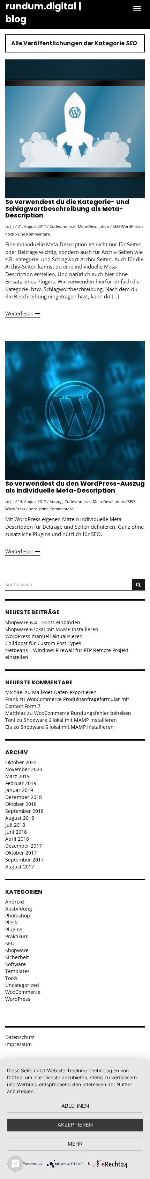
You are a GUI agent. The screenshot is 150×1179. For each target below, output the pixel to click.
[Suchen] (138, 585)
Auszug (56, 501)
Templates (17, 971)
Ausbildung (18, 908)
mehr (75, 1143)
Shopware (17, 950)
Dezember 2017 (23, 845)
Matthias (15, 713)
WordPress (131, 226)
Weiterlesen (20, 313)
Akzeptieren (75, 1124)
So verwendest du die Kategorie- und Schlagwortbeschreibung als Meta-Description (67, 208)
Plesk (11, 922)
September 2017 (24, 859)
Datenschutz (20, 1037)
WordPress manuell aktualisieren (44, 636)
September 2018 (24, 811)
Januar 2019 (19, 790)
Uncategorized (22, 985)
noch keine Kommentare (27, 234)
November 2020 (23, 769)
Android (14, 901)
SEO (116, 226)
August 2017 (19, 866)
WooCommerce (22, 992)
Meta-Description (93, 226)
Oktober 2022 (21, 762)
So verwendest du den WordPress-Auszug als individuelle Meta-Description (75, 487)
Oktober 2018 (21, 804)
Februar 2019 (20, 783)
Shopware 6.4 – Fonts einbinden (42, 622)
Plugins (13, 929)
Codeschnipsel (63, 226)
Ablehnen (75, 1106)
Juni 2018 (16, 831)
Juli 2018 (15, 825)
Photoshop (17, 915)
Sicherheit (17, 957)
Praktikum (17, 936)
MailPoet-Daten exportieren (64, 692)
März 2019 (17, 776)
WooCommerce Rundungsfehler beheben (82, 713)
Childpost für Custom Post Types (43, 643)
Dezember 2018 (23, 797)
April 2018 (17, 838)
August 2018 (19, 818)
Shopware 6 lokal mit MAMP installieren (51, 629)
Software (15, 964)
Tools (11, 978)
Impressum (18, 1044)
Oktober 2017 (21, 852)
